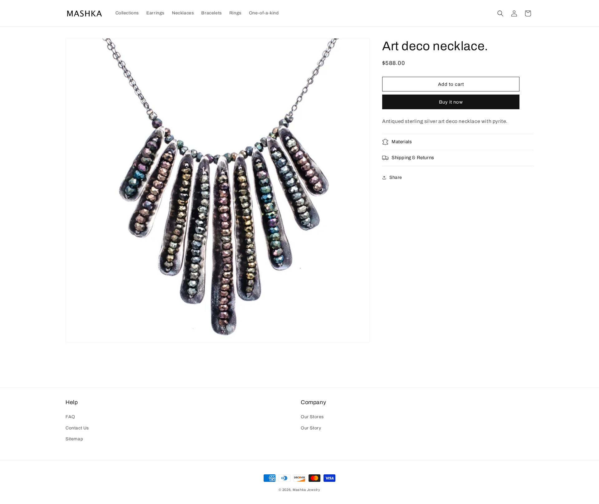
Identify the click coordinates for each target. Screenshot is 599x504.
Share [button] (395, 177)
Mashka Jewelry (306, 490)
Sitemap (74, 439)
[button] (127, 13)
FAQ (70, 416)
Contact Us (77, 428)
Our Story (311, 428)
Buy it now (451, 102)
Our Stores (312, 416)
